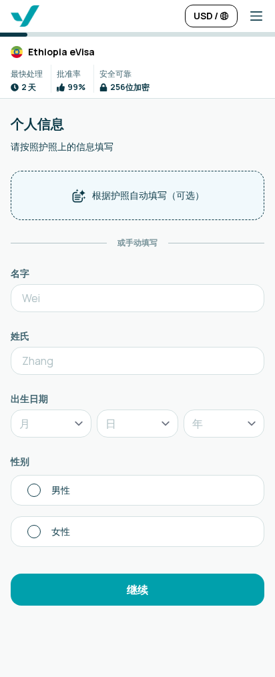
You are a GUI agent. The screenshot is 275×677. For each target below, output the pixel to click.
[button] (251, 16)
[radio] (137, 490)
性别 (20, 461)
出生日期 (29, 398)
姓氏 (20, 335)
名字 (20, 273)
